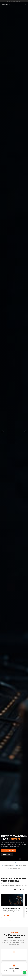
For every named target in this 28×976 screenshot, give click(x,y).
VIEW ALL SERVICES (19, 889)
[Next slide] (25, 432)
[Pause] (20, 859)
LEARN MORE (6, 915)
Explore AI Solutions (8, 850)
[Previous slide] (2, 432)
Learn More (6, 854)
